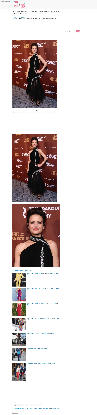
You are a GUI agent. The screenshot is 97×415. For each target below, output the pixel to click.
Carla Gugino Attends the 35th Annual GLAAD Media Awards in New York (42, 274)
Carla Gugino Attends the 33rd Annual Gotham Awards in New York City (42, 304)
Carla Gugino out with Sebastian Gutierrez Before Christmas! (41, 363)
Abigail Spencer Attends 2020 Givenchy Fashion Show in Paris (27, 405)
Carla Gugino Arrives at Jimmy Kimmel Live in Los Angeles (40, 333)
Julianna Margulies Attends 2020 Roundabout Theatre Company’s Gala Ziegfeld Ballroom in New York (35, 409)
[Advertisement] (36, 30)
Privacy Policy (15, 413)
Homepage (14, 17)
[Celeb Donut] (18, 3)
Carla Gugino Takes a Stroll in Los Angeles (37, 348)
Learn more (12, 1)
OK (16, 1)
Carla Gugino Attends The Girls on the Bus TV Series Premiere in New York (43, 289)
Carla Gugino (22, 17)
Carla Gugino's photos (21, 270)
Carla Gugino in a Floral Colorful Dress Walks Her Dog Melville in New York (43, 319)
